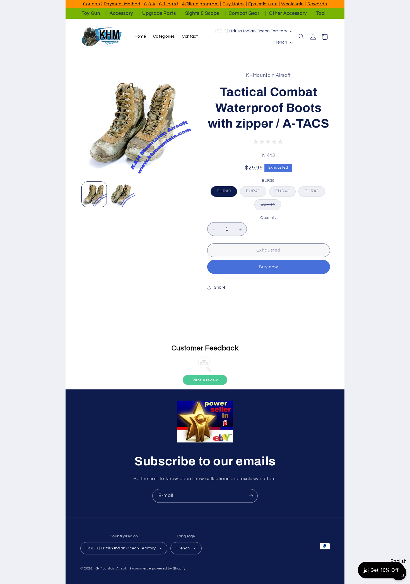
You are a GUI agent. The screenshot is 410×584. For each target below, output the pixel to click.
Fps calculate (263, 4)
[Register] (251, 496)
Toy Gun (91, 13)
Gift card (168, 4)
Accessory (121, 13)
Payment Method (122, 4)
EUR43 (315, 193)
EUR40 (227, 193)
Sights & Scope (202, 13)
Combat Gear (244, 13)
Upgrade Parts (159, 13)
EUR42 (285, 193)
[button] (301, 36)
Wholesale (292, 4)
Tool (320, 13)
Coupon (91, 4)
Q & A (149, 4)
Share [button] (220, 287)
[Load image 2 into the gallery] (122, 194)
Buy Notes (234, 4)
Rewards (317, 4)
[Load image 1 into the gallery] (94, 194)
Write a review (205, 380)
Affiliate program (200, 4)
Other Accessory (288, 13)
